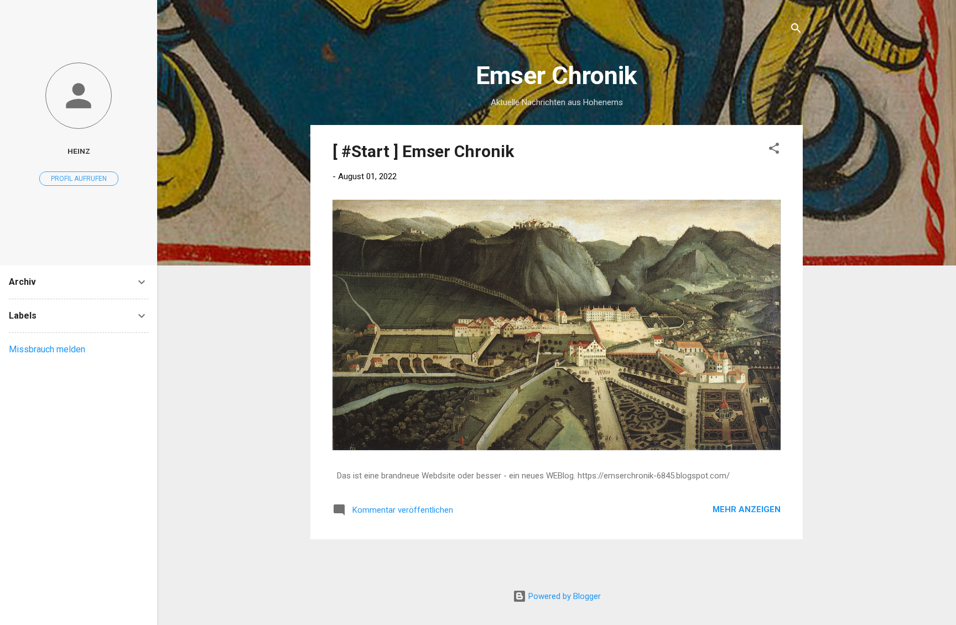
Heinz (78, 151)
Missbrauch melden (47, 349)
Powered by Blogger (563, 596)
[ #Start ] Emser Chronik (423, 151)
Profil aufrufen (79, 179)
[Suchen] (796, 30)
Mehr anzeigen (747, 509)
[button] (774, 150)
